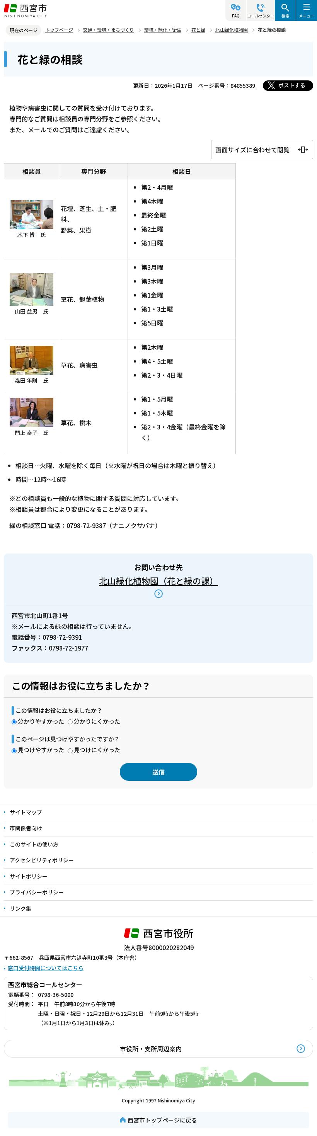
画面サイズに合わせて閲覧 (252, 149)
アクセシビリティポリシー (42, 860)
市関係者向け (26, 828)
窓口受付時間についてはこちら (46, 968)
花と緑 (198, 29)
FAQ (236, 16)
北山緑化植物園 (231, 29)
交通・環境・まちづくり (108, 29)
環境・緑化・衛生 (162, 29)
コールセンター (260, 16)
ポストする (291, 85)
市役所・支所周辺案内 (151, 1048)
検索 (285, 16)
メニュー (306, 16)
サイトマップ (26, 812)
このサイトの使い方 (34, 844)
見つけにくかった (97, 750)
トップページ (59, 29)
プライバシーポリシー (37, 892)
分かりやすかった (41, 721)
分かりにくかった (97, 721)
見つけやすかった (41, 750)
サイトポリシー (29, 876)
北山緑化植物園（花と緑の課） (158, 580)
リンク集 (20, 908)
